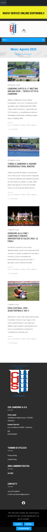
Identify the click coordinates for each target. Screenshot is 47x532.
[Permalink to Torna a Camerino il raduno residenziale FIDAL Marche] (23, 156)
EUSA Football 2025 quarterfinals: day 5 (18, 309)
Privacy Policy (12, 455)
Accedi (3, 2)
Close (18, 524)
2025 (23, 54)
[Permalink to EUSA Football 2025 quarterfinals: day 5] (23, 300)
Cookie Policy (12, 459)
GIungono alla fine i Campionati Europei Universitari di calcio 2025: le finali (23, 237)
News (24, 125)
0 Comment (13, 129)
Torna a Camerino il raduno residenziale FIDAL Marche (22, 165)
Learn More (23, 528)
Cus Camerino (15, 125)
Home (17, 54)
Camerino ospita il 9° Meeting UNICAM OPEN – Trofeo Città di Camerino (23, 91)
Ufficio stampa (31, 125)
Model (29, 524)
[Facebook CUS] (23, 503)
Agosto (29, 54)
